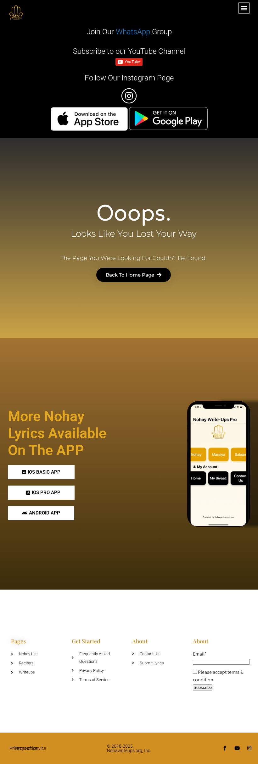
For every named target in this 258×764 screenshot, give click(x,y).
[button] (244, 8)
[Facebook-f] (224, 748)
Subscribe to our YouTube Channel (129, 51)
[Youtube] (237, 748)
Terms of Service (30, 748)
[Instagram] (249, 748)
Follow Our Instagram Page (129, 78)
